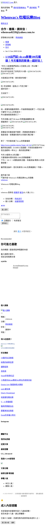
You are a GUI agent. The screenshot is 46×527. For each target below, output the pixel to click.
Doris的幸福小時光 (8, 415)
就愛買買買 (19, 201)
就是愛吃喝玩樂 (7, 397)
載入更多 (5, 209)
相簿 (7, 42)
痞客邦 (16, 192)
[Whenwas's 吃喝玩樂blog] (2, 346)
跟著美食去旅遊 (7, 411)
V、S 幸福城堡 (7, 402)
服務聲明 (24, 496)
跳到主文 (4, 23)
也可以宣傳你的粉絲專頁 (7, 348)
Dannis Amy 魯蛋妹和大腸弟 (12, 385)
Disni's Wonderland (8, 393)
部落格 (8, 45)
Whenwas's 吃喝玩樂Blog (20, 17)
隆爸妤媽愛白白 (7, 406)
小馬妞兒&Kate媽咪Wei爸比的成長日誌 (16, 380)
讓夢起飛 (4, 367)
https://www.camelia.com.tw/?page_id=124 (16, 145)
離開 (12, 522)
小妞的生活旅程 (7, 358)
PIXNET (10, 493)
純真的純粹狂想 (7, 362)
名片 (7, 47)
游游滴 (3, 371)
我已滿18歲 (5, 522)
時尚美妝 (19, 37)
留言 (21, 192)
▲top (3, 205)
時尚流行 (18, 199)
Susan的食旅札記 (7, 376)
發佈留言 (5, 223)
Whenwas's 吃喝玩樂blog (8, 343)
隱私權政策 (39, 493)
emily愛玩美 (5, 389)
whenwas (4, 180)
